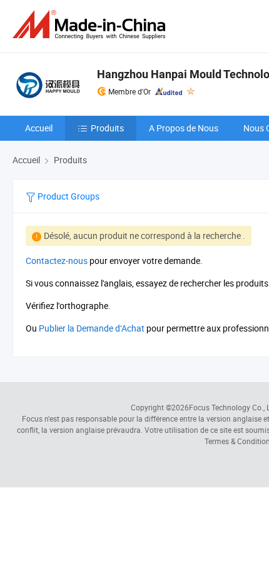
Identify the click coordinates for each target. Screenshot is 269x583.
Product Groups (67, 196)
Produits (107, 128)
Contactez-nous (57, 260)
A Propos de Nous (183, 128)
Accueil (39, 128)
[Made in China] (91, 24)
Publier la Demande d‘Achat (92, 328)
